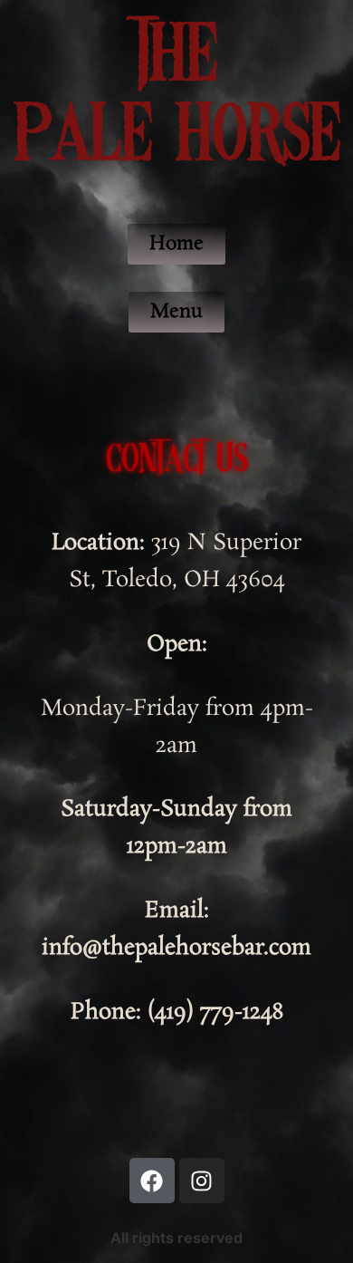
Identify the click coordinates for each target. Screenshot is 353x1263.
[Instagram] (201, 1180)
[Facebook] (152, 1180)
